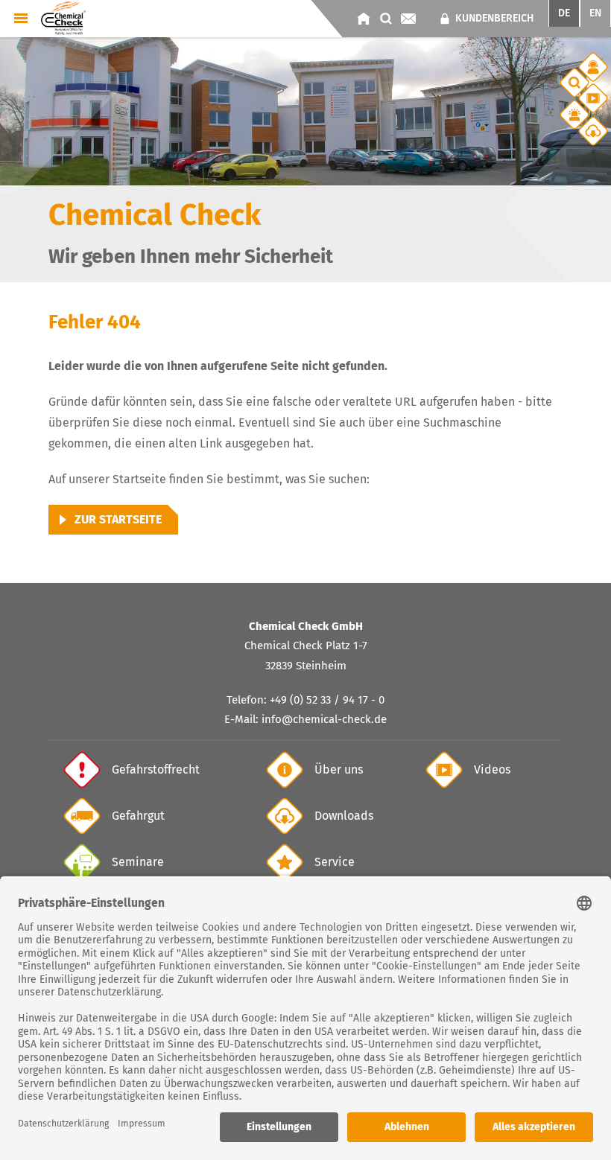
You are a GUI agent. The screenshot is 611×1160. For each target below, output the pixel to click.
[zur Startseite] (363, 18)
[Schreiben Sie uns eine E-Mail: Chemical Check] (408, 18)
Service (334, 862)
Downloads (343, 816)
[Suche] (386, 18)
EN (595, 13)
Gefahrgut (138, 816)
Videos (492, 769)
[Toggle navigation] (20, 17)
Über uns (338, 769)
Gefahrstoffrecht (156, 769)
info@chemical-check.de (324, 719)
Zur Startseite (118, 519)
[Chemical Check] (63, 17)
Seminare (138, 862)
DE (564, 13)
